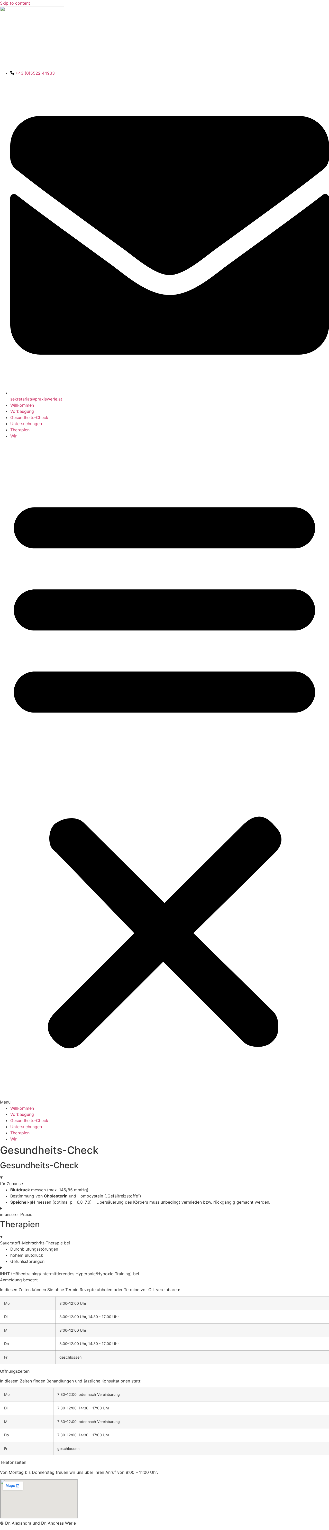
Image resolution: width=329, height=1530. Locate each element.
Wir (13, 435)
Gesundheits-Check (29, 417)
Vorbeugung (22, 411)
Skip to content (15, 3)
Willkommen (22, 405)
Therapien (20, 429)
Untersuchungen (26, 423)
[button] (164, 772)
